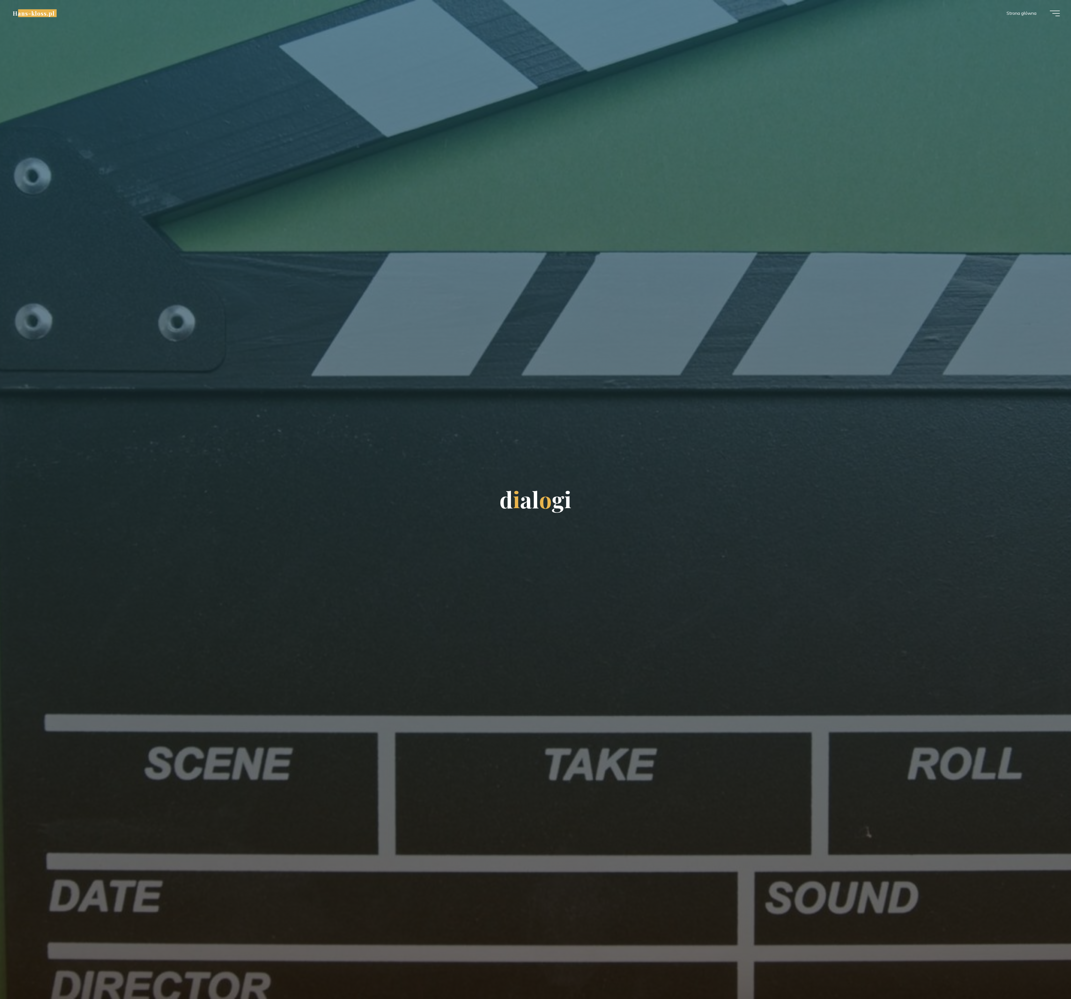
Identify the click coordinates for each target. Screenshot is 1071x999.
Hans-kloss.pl (34, 13)
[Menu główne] (1055, 13)
